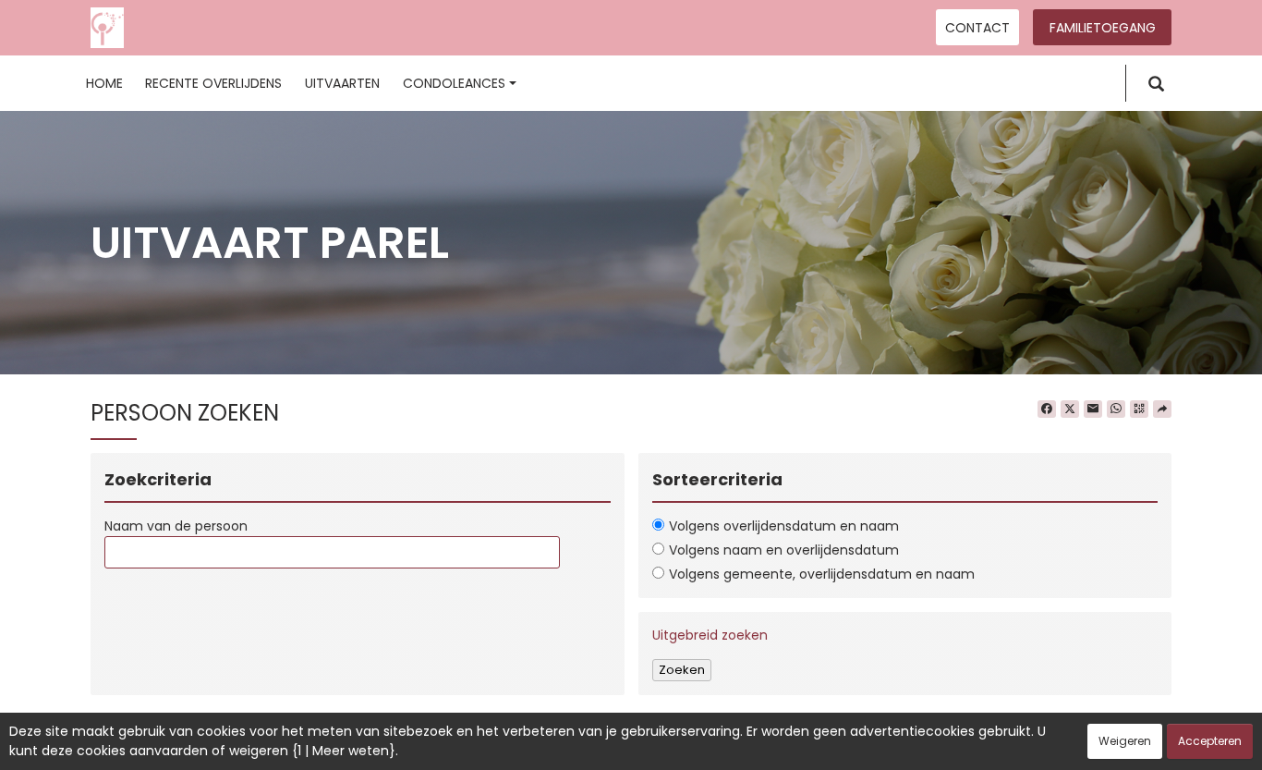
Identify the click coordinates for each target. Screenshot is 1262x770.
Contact (977, 27)
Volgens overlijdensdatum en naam (784, 526)
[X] (1070, 409)
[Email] (1093, 409)
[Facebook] (1047, 409)
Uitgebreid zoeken (710, 635)
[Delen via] (1162, 409)
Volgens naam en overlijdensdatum (784, 550)
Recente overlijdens (213, 83)
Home (104, 83)
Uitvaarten (342, 83)
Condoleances (454, 83)
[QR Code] (1139, 409)
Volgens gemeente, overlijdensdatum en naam (822, 574)
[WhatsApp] (1116, 409)
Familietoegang (1103, 27)
